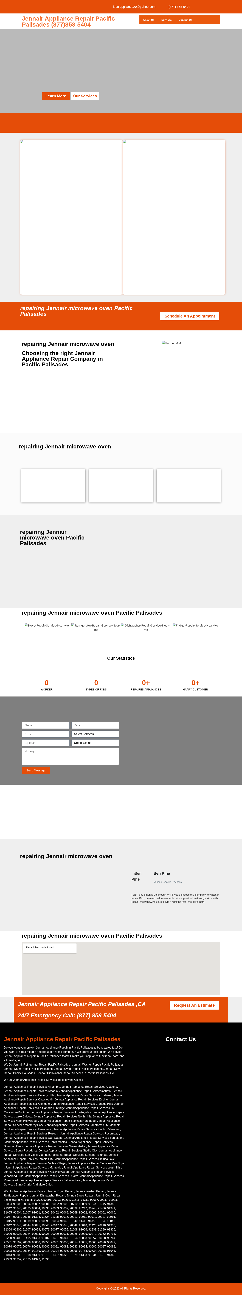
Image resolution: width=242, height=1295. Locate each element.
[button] (129, 889)
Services (166, 19)
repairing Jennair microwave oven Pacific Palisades (76, 311)
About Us (148, 19)
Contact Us (185, 19)
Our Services (85, 96)
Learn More (56, 96)
